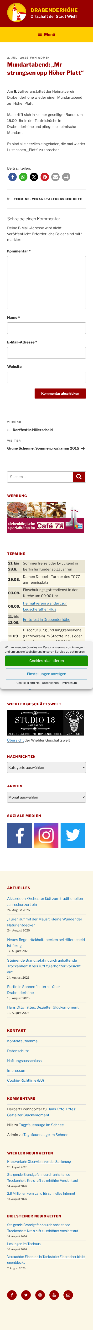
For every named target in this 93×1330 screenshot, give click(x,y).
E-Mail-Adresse (22, 342)
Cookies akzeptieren (46, 661)
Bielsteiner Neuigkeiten (34, 1216)
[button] (12, 177)
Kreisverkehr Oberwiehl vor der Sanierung (39, 1161)
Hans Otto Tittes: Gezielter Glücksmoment (43, 1007)
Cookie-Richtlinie (28, 682)
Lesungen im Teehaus (24, 1244)
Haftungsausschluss (24, 1061)
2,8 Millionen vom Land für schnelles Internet (41, 1193)
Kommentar (19, 251)
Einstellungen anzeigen (46, 674)
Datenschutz (50, 682)
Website (14, 367)
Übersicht (15, 740)
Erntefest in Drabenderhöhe (46, 619)
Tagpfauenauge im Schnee (41, 1125)
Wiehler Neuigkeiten (30, 1153)
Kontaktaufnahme (22, 1041)
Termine (22, 199)
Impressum (69, 682)
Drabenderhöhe (54, 10)
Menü (49, 34)
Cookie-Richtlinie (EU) (25, 1080)
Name (13, 317)
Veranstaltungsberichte (57, 199)
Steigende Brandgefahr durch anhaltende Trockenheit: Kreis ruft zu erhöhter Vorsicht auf (44, 966)
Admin (44, 57)
